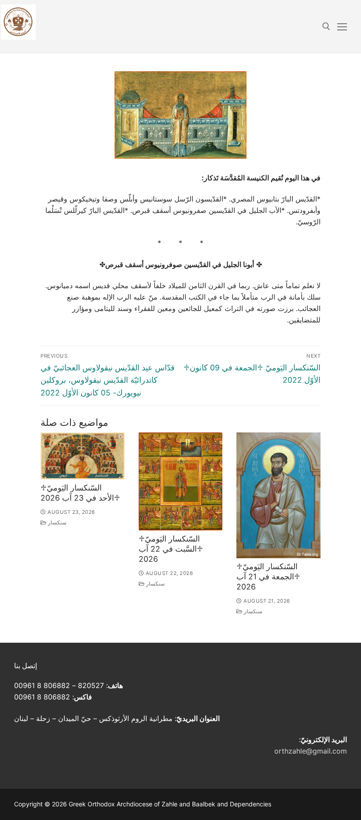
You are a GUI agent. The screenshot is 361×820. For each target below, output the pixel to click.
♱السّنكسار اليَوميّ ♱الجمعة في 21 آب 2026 (268, 576)
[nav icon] (342, 26)
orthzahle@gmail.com (310, 751)
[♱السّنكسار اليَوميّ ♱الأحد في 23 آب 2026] (83, 456)
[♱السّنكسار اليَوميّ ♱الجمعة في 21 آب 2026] (278, 495)
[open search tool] (326, 26)
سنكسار (56, 523)
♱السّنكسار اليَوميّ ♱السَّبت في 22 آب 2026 (171, 549)
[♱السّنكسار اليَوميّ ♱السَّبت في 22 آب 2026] (181, 481)
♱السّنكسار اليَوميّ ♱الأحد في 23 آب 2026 (80, 492)
